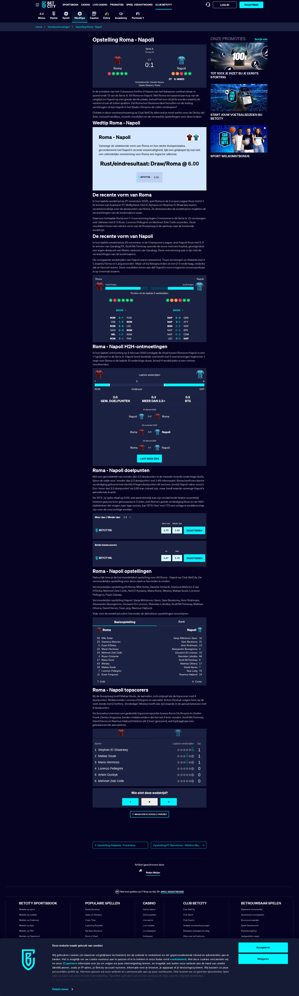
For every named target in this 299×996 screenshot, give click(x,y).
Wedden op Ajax (26, 925)
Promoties (117, 4)
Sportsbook (70, 4)
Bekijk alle (261, 39)
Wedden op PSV (26, 930)
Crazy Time (90, 920)
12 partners (70, 963)
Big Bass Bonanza (93, 930)
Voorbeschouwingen (59, 26)
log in (224, 5)
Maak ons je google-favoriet (151, 814)
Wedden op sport (27, 909)
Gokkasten (148, 936)
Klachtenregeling (249, 930)
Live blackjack (149, 930)
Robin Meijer (153, 872)
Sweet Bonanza (92, 909)
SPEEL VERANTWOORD (172, 891)
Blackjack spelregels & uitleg (196, 930)
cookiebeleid (178, 959)
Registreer (251, 4)
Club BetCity (163, 4)
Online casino (149, 909)
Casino (85, 4)
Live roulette (148, 925)
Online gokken (149, 914)
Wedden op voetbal (28, 914)
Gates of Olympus (93, 914)
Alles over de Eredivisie (193, 936)
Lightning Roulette (94, 925)
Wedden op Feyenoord (29, 936)
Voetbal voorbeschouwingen (196, 925)
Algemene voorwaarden (252, 909)
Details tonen (60, 989)
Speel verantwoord (139, 4)
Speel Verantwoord (249, 925)
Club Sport (188, 914)
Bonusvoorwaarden (250, 920)
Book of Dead (91, 936)
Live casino (100, 4)
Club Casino (188, 920)
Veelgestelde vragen (250, 936)
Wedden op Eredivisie (29, 920)
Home (39, 26)
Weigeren (263, 958)
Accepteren (263, 947)
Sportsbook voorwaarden (252, 914)
